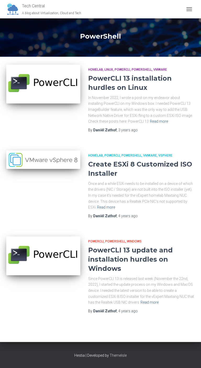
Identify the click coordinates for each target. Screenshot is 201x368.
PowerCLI (122, 69)
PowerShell (142, 69)
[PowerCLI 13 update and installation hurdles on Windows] (43, 255)
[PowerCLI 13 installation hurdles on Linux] (43, 84)
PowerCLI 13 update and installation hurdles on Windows (130, 259)
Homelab (95, 69)
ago (128, 130)
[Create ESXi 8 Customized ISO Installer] (43, 160)
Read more (159, 121)
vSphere (165, 155)
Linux (108, 69)
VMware (160, 69)
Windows (134, 241)
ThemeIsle (118, 355)
